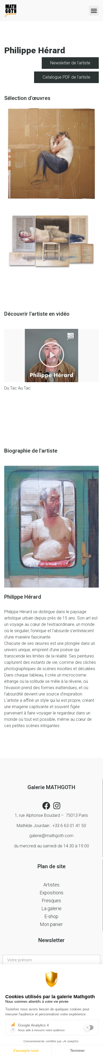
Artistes (51, 884)
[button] (94, 11)
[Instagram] (57, 806)
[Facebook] (46, 806)
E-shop (51, 916)
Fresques (51, 900)
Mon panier (51, 924)
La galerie (51, 908)
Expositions (51, 892)
